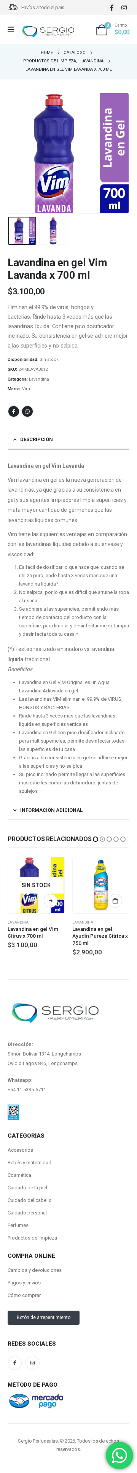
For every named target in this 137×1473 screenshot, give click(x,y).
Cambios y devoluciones (35, 1270)
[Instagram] (124, 7)
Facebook (14, 411)
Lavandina (39, 379)
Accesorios (20, 1150)
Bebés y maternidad (29, 1162)
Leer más (115, 901)
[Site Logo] (47, 32)
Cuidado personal (27, 1213)
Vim (26, 388)
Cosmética (19, 1175)
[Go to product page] (36, 885)
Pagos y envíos (24, 1283)
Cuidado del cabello (30, 1200)
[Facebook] (111, 7)
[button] (17, 153)
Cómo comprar (24, 1295)
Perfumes (18, 1225)
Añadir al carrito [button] (50, 901)
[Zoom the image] (13, 1109)
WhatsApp (27, 411)
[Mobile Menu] (13, 29)
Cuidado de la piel (27, 1187)
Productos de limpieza (32, 1238)
